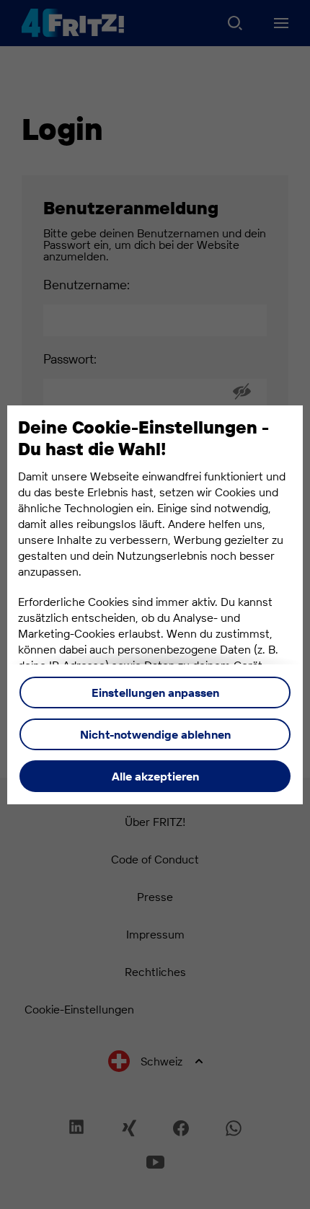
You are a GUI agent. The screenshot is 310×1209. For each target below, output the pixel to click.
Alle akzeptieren (155, 776)
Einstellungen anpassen (155, 692)
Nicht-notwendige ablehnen (155, 734)
